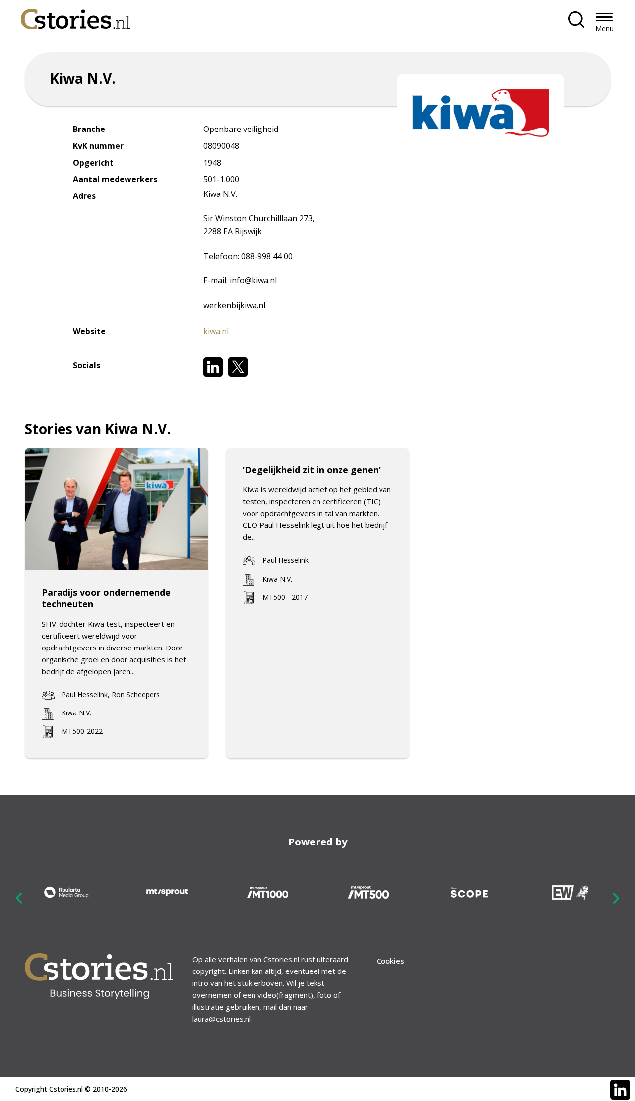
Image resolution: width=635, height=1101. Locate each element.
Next (615, 898)
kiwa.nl (216, 331)
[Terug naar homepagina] (75, 16)
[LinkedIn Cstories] (620, 1090)
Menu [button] (604, 28)
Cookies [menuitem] (390, 961)
